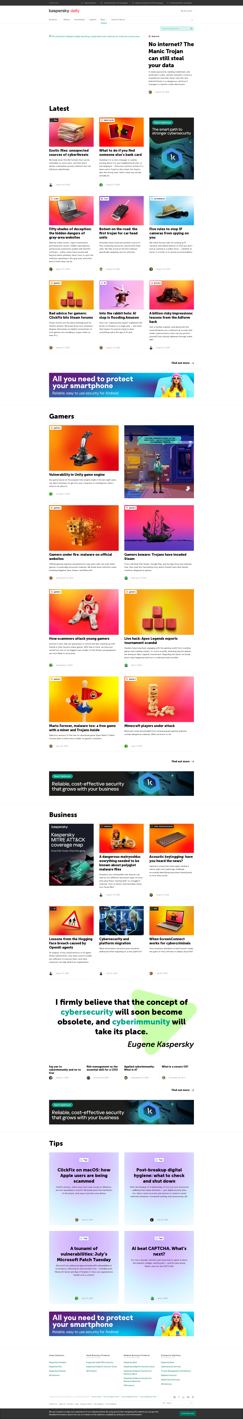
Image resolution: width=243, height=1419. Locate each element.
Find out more (181, 363)
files (55, 120)
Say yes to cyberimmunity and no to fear (65, 1070)
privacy (157, 283)
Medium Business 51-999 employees (149, 3)
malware (108, 826)
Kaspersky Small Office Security (99, 1362)
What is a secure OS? (175, 1066)
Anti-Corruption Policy (111, 1397)
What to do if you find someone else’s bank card (120, 152)
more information (134, 1415)
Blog (103, 19)
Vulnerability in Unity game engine (77, 475)
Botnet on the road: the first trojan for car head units (118, 233)
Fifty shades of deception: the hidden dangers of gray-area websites (70, 233)
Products (53, 19)
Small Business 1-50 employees (116, 3)
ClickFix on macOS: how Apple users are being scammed (84, 1175)
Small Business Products (98, 1355)
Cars (106, 199)
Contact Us (53, 1404)
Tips (85, 1160)
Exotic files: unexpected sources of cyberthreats (69, 152)
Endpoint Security (169, 1375)
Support (92, 19)
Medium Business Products (137, 1355)
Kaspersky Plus (55, 1367)
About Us (62, 1404)
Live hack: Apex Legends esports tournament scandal (151, 640)
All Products (91, 1371)
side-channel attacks (163, 826)
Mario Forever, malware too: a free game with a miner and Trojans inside (82, 728)
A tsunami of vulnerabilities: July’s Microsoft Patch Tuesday (84, 1254)
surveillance (159, 199)
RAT (156, 909)
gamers (56, 283)
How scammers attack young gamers (79, 638)
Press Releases (99, 1404)
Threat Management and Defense (176, 1371)
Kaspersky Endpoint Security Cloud (101, 1367)
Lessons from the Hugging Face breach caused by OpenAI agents (70, 943)
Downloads (79, 19)
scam (55, 199)
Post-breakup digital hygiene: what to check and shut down (159, 1175)
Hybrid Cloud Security (170, 1380)
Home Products (90, 3)
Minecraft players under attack (149, 726)
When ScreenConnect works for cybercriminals (170, 941)
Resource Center (86, 1404)
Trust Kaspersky (111, 1404)
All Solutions (54, 1375)
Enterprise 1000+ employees (181, 3)
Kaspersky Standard (57, 1362)
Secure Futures (118, 19)
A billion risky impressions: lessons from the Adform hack (171, 317)
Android (155, 36)
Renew (67, 19)
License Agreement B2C (129, 1397)
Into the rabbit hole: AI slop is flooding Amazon (119, 315)
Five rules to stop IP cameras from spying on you (169, 233)
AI (105, 283)
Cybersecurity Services (171, 1367)
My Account (186, 11)
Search (191, 28)
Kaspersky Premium (57, 1371)
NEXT (106, 909)
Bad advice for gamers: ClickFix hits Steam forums (71, 315)
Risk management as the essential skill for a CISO (102, 1068)
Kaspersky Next (130, 1362)
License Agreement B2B (148, 1397)
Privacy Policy (97, 1397)
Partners (70, 1404)
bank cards (109, 120)
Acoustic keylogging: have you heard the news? (171, 859)
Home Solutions (56, 1355)
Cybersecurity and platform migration (115, 941)
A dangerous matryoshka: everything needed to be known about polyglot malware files (120, 863)
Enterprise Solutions (171, 1355)
